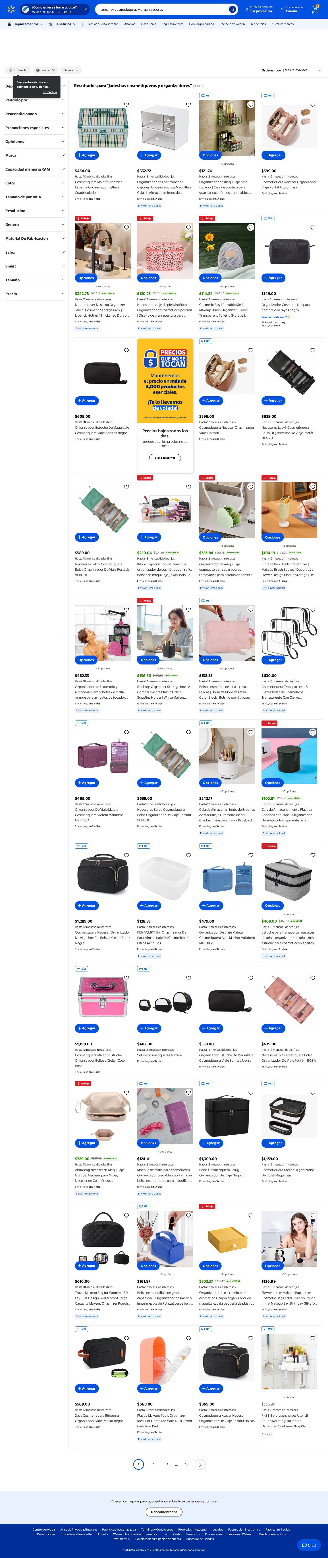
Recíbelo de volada (232, 24)
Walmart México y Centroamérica (135, 1534)
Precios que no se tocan (102, 24)
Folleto (103, 1534)
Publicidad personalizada (119, 1529)
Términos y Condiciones (157, 1529)
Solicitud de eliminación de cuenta (158, 1539)
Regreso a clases (172, 24)
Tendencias (258, 24)
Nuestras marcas (283, 24)
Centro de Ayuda (44, 1529)
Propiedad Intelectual (192, 1529)
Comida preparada (201, 24)
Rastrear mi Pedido (278, 1529)
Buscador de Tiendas (200, 1539)
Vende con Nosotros (272, 1534)
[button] (259, 9)
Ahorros (129, 24)
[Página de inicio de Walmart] (11, 9)
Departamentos (25, 24)
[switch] (18, 70)
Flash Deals (148, 24)
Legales (218, 1529)
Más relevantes (296, 70)
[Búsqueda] (232, 9)
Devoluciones (46, 1534)
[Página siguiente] (200, 1464)
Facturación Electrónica (244, 1529)
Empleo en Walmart (240, 1534)
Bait (165, 1534)
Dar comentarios (164, 1512)
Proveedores (213, 1534)
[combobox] (166, 9)
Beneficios (62, 24)
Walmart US (122, 1539)
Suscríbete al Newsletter (77, 1534)
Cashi (177, 1534)
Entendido (50, 92)
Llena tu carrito (165, 457)
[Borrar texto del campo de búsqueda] (222, 9)
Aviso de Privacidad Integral (78, 1529)
